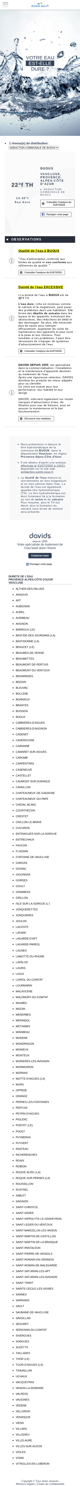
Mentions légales (25, 1484)
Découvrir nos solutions (37, 418)
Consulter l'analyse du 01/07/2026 (59, 203)
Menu (5, 5)
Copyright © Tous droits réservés (40, 1481)
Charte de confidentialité (50, 1484)
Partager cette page (57, 214)
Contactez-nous (40, 555)
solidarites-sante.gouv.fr (37, 471)
